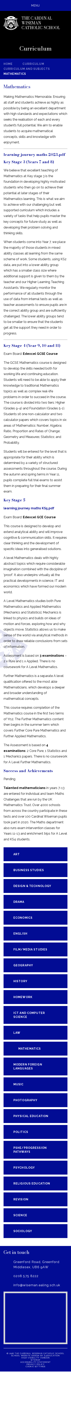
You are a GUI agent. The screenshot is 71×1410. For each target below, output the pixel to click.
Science (20, 1215)
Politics (20, 1132)
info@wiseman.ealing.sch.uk (36, 1285)
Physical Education (30, 1116)
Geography (23, 965)
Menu (35, 5)
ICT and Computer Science (29, 1014)
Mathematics (15, 73)
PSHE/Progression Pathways (30, 1149)
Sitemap (35, 1360)
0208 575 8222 (26, 1276)
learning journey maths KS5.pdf (29, 508)
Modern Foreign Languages (27, 1066)
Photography (25, 1100)
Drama (18, 901)
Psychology (24, 1167)
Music (18, 1084)
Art (16, 854)
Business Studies (28, 870)
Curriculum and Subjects (27, 68)
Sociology (22, 1231)
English (20, 933)
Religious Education (31, 1183)
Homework (22, 997)
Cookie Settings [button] (35, 1366)
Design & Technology (32, 886)
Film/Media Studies (30, 949)
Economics (23, 917)
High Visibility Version (35, 1358)
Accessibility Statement (35, 1362)
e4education (52, 1355)
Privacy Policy (35, 1364)
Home (8, 63)
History (20, 981)
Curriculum (33, 63)
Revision (20, 1199)
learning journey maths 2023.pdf (34, 154)
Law (16, 1032)
